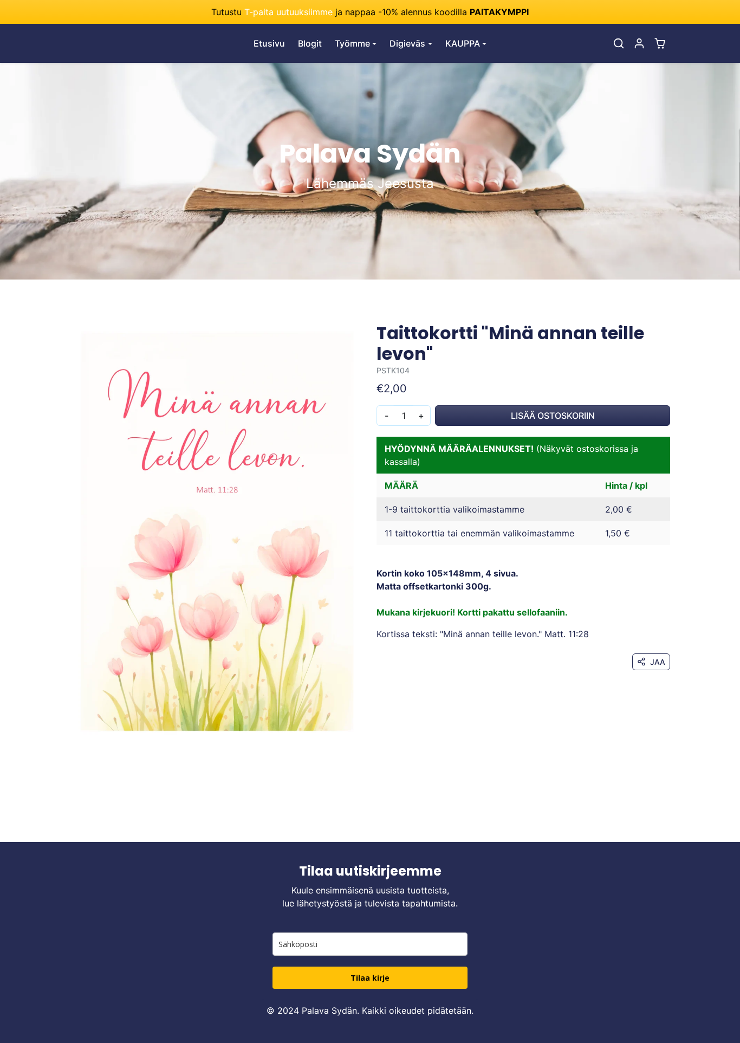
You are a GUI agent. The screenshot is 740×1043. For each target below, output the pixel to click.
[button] (618, 43)
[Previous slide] (71, 825)
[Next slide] (669, 825)
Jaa (657, 661)
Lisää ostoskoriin (553, 415)
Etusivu (269, 43)
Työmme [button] (352, 43)
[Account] (639, 43)
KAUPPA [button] (462, 43)
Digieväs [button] (407, 43)
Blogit (310, 43)
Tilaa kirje (370, 978)
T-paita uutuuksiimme (288, 12)
